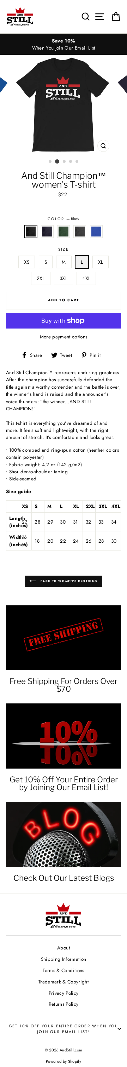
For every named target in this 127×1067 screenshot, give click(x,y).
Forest (63, 232)
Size (63, 249)
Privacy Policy (64, 993)
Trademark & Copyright (63, 981)
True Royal (96, 232)
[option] (63, 44)
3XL (63, 278)
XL (100, 262)
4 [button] (71, 162)
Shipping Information (63, 959)
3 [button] (64, 162)
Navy (47, 232)
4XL (86, 278)
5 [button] (77, 162)
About (63, 947)
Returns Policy (64, 1004)
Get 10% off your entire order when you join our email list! (64, 1028)
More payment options (63, 336)
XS (27, 262)
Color (63, 219)
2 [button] (57, 161)
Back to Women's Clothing (68, 581)
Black (31, 232)
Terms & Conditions (63, 970)
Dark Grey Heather (80, 232)
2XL (41, 278)
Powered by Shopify (63, 1061)
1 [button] (50, 162)
